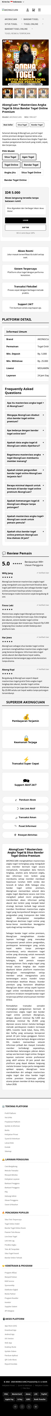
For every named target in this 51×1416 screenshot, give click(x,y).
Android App (9, 1334)
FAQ (6, 1192)
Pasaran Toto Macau (12, 1232)
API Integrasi (9, 1311)
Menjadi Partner (11, 1277)
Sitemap (8, 1151)
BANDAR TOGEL (31, 19)
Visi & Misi (8, 1117)
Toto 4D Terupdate (12, 1249)
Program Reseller (11, 1298)
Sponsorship (9, 1285)
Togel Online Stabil (12, 1224)
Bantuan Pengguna (12, 1183)
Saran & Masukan (11, 1204)
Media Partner (10, 1294)
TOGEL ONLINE (31, 24)
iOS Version (9, 1338)
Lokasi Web (9, 1143)
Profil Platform (10, 1113)
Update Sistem (10, 1351)
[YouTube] (35, 1406)
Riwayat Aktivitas (11, 1175)
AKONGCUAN (11, 19)
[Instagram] (22, 1406)
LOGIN (25, 220)
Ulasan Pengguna (11, 1200)
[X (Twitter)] (29, 1406)
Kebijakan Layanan (12, 1179)
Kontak (7, 1147)
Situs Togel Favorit (12, 1253)
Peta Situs (26, 1388)
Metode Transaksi (11, 1170)
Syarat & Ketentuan (12, 1138)
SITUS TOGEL (11, 24)
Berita (7, 1130)
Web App (8, 1343)
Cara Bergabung (11, 1166)
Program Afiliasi (11, 1273)
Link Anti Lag (9, 1241)
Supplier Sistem (11, 1306)
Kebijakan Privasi (11, 1134)
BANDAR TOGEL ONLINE (16, 29)
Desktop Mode (10, 1347)
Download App (10, 1330)
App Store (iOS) (11, 1326)
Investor (8, 1302)
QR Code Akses (11, 1360)
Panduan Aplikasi (11, 1355)
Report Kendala (11, 1364)
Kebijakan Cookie (41, 1385)
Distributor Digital (11, 1290)
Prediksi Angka (10, 1245)
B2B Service (9, 1281)
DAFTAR (25, 227)
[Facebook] (15, 1406)
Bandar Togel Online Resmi (15, 1228)
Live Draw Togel (11, 1236)
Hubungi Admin (10, 1196)
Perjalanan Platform (12, 1122)
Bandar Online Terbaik (13, 1258)
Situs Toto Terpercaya (13, 1219)
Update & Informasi (12, 1126)
